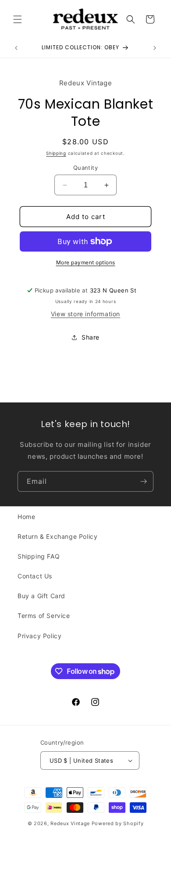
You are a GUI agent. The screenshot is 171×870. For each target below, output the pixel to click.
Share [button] (91, 337)
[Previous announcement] (16, 48)
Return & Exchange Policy (57, 536)
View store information (85, 314)
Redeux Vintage (70, 823)
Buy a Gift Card (41, 595)
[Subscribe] (143, 481)
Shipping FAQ (39, 556)
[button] (17, 19)
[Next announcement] (154, 48)
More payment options (85, 262)
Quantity (85, 167)
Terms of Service (44, 615)
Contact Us (35, 576)
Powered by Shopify (118, 823)
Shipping (56, 153)
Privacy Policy (39, 636)
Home (26, 516)
